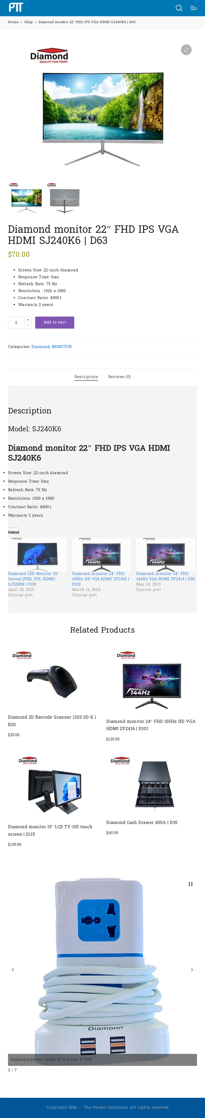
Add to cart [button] (53, 709)
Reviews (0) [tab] (119, 377)
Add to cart (55, 322)
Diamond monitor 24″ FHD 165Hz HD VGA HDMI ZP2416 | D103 (100, 579)
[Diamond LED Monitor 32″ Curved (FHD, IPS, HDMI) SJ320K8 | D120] (37, 555)
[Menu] (193, 8)
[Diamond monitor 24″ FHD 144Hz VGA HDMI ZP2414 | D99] (165, 555)
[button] (186, 49)
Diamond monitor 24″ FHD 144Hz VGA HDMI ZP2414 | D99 (165, 576)
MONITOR (62, 347)
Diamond (40, 347)
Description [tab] (86, 377)
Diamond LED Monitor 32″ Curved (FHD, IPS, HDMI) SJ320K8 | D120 (33, 579)
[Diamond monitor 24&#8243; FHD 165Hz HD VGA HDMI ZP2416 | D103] (101, 555)
